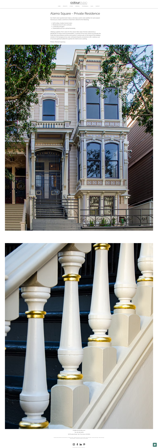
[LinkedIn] (80, 444)
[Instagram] (73, 444)
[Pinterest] (84, 444)
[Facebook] (77, 444)
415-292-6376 (80, 432)
